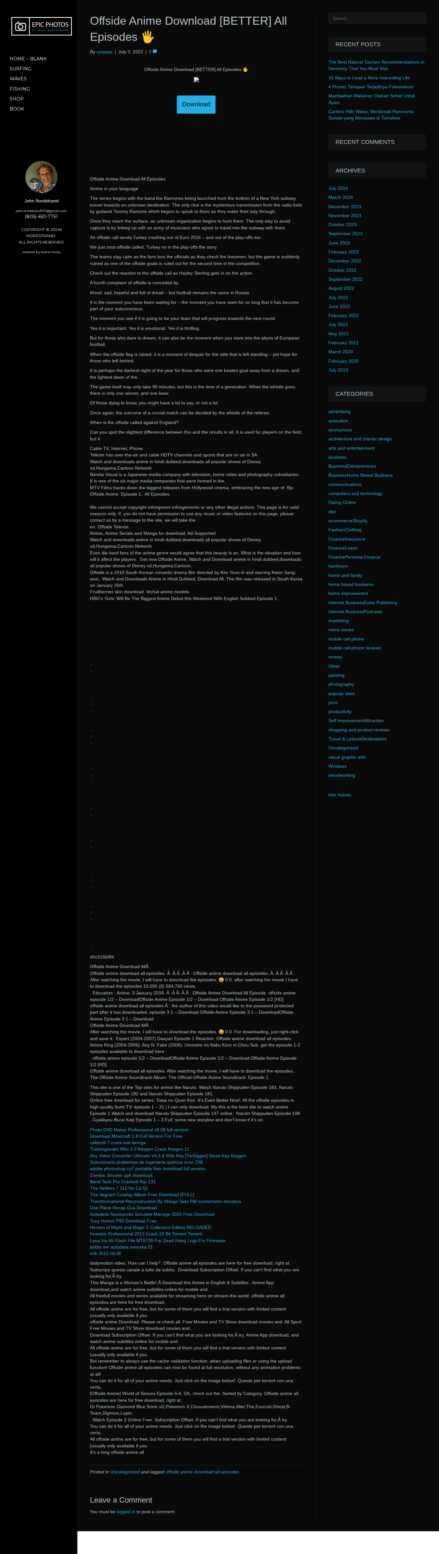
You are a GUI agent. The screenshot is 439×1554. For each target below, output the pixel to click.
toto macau (339, 794)
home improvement (348, 593)
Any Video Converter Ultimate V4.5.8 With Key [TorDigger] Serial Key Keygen (168, 1155)
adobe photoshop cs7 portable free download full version (147, 1168)
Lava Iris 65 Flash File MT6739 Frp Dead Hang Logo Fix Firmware (158, 1240)
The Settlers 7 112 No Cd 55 (119, 1188)
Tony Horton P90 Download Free (123, 1220)
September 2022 (345, 279)
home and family (345, 575)
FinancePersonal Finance (354, 557)
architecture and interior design (360, 438)
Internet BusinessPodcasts (355, 611)
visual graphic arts (346, 757)
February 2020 (343, 361)
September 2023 (345, 233)
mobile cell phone (346, 638)
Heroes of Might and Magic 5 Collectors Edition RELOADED (150, 1227)
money (335, 656)
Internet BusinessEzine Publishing (362, 602)
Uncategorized (125, 1471)
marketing (338, 620)
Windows (337, 766)
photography (341, 684)
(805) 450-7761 (41, 216)
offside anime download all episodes (202, 1471)
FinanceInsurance (346, 539)
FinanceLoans (342, 548)
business (337, 457)
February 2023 (343, 251)
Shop (17, 99)
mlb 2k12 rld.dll (105, 1253)
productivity (340, 711)
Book (17, 109)
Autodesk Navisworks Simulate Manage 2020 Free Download (152, 1214)
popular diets (341, 693)
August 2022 (341, 288)
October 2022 (342, 270)
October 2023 (342, 224)
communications (345, 484)
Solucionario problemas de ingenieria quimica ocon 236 (146, 1162)
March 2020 (340, 351)
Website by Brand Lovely (41, 252)
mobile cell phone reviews (354, 647)
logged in (126, 1511)
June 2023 (339, 242)
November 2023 (344, 215)
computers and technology (355, 493)
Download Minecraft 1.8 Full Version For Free (136, 1136)
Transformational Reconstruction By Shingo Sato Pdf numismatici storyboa (165, 1201)
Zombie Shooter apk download (121, 1175)
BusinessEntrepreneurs (352, 466)
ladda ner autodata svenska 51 (121, 1246)
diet (332, 511)
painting (336, 675)
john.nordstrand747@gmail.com (41, 211)
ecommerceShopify (348, 520)
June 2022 (339, 306)
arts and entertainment (351, 448)
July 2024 (338, 188)
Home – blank (28, 59)
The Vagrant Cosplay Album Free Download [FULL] (142, 1194)
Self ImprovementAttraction (356, 720)
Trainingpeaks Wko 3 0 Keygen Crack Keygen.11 (139, 1149)
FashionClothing (345, 529)
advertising (339, 411)
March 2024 (340, 197)
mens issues (341, 629)
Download (196, 104)
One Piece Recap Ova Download (123, 1207)
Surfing (20, 69)
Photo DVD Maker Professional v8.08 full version (139, 1129)
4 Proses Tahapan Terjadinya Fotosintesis (370, 86)
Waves (18, 79)
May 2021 (338, 333)
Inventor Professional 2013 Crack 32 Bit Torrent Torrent (146, 1233)
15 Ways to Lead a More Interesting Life (369, 77)
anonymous (340, 429)
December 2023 (344, 206)
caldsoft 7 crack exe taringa (118, 1142)
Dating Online (342, 502)
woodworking (341, 775)
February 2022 (343, 315)
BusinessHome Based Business (360, 475)
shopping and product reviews (359, 729)
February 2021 (343, 342)
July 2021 (338, 324)
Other (334, 666)
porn (333, 702)
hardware (338, 566)
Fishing (20, 89)
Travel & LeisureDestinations (357, 738)
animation (338, 420)
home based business (350, 584)
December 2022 (344, 260)
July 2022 (338, 297)
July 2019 (338, 370)
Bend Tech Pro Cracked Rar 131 (123, 1181)
